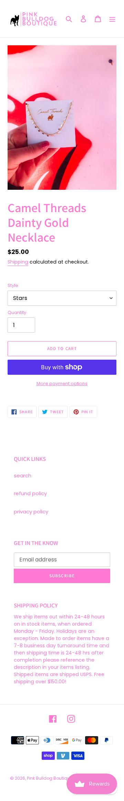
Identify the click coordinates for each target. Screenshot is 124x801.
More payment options (62, 383)
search (22, 475)
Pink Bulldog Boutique (49, 778)
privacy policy (31, 511)
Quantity (17, 312)
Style (13, 285)
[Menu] (112, 18)
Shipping (18, 261)
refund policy (30, 493)
